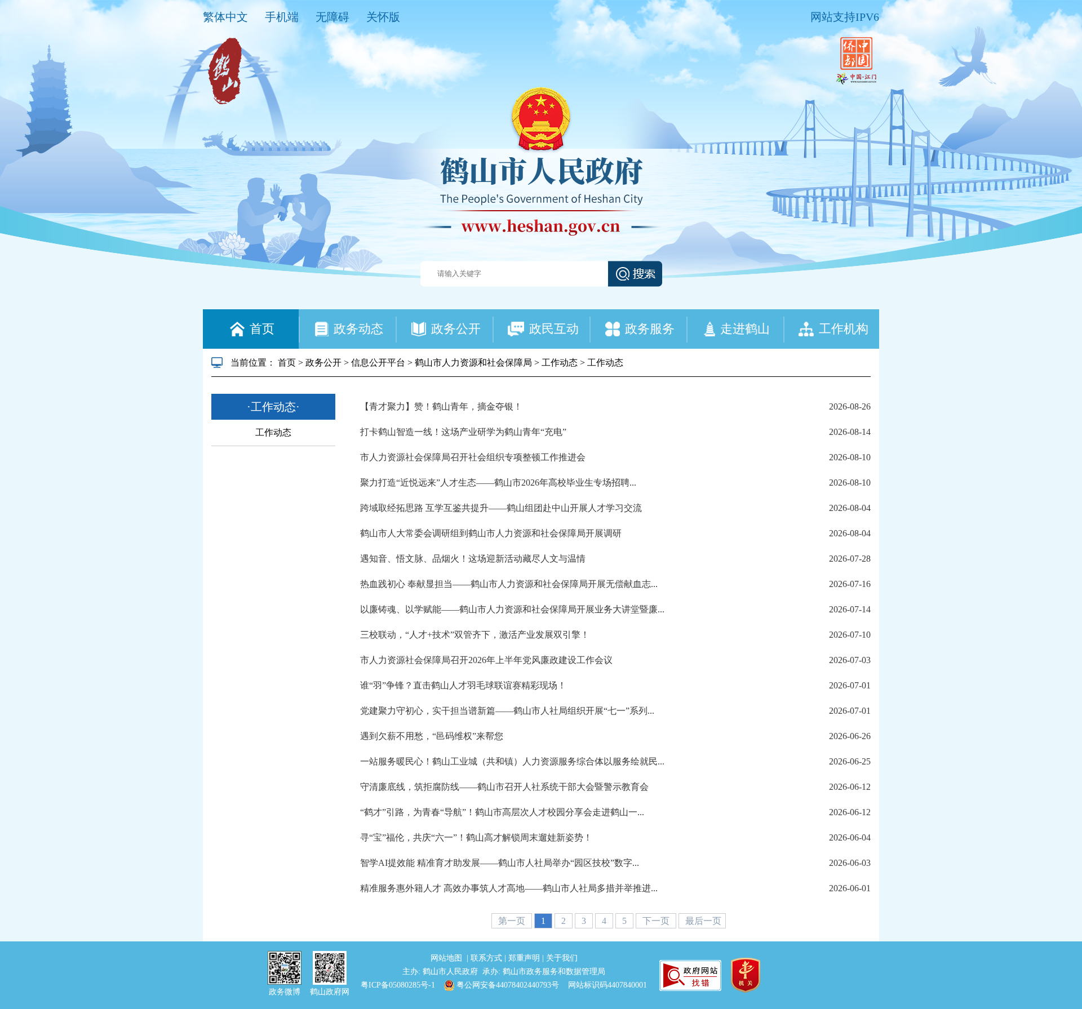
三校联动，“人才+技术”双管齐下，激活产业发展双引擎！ (474, 634)
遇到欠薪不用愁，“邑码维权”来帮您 (431, 736)
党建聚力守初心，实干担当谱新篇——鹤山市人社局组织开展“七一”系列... (507, 710)
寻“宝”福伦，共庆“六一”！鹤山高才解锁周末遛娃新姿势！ (476, 837)
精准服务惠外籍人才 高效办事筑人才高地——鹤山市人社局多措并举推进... (509, 888)
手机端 (282, 17)
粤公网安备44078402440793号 (506, 985)
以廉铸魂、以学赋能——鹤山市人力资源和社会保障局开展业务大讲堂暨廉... (512, 609)
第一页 (512, 921)
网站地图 (447, 958)
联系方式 (487, 958)
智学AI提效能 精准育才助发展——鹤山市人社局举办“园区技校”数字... (499, 863)
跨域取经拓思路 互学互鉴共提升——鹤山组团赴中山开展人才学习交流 (501, 508)
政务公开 (323, 362)
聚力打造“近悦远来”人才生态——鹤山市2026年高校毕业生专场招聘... (498, 482)
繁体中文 (225, 17)
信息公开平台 (378, 362)
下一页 (657, 921)
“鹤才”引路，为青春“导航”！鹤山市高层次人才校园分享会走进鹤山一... (502, 812)
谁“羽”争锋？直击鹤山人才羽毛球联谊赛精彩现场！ (463, 685)
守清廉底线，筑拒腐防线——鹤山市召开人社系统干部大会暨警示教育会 (504, 787)
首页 (287, 362)
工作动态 (560, 362)
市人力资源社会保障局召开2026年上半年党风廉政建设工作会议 (486, 660)
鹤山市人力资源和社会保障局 (473, 362)
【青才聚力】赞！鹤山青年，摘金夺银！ (441, 406)
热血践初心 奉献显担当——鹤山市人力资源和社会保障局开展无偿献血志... (509, 584)
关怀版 (383, 17)
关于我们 (562, 958)
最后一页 (703, 921)
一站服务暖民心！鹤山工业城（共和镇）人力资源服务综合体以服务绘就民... (512, 761)
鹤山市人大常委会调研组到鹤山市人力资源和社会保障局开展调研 (491, 533)
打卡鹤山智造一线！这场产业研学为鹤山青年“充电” (463, 432)
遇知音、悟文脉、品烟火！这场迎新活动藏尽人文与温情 (473, 558)
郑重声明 (525, 958)
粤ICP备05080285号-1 (398, 985)
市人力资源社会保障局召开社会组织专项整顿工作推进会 (473, 457)
